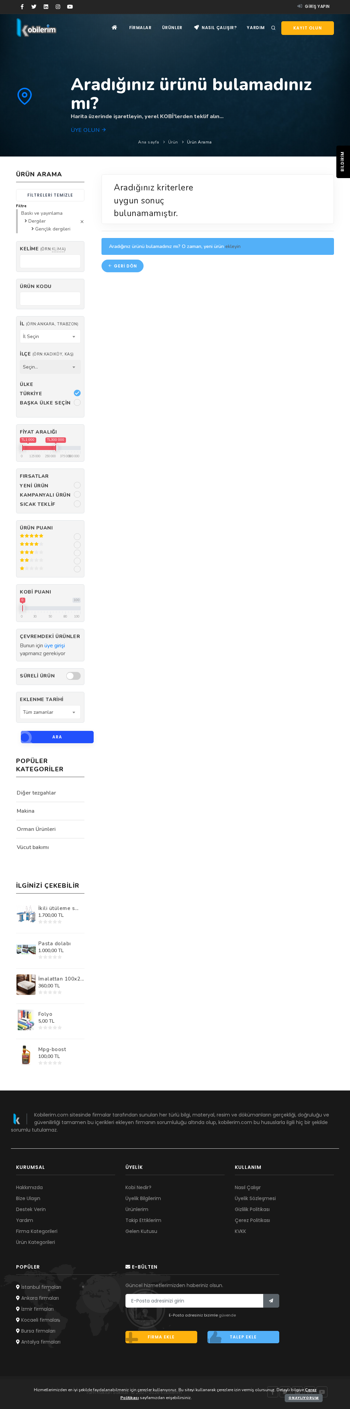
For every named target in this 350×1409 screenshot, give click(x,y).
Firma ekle (161, 1337)
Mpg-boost (52, 1049)
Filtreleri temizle (50, 195)
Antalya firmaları (40, 1341)
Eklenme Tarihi (42, 699)
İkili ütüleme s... (58, 908)
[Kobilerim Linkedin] (46, 7)
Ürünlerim (136, 1209)
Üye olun (86, 130)
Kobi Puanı (35, 592)
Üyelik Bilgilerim (143, 1198)
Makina (26, 811)
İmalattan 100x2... (61, 978)
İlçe (47, 354)
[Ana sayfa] (114, 27)
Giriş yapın (317, 6)
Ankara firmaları (39, 1298)
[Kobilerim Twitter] (34, 7)
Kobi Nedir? (138, 1187)
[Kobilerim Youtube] (70, 7)
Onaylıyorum (303, 1397)
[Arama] (273, 28)
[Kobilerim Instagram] (58, 7)
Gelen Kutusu (141, 1231)
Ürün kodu (36, 286)
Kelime (43, 249)
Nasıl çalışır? (218, 27)
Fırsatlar (34, 476)
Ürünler (172, 27)
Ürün (173, 142)
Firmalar (140, 27)
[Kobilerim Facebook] (22, 7)
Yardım (256, 27)
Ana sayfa (148, 142)
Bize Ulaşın (28, 1198)
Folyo (45, 1014)
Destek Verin (31, 1209)
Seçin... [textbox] (30, 367)
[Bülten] (271, 1301)
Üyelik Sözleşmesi (255, 1198)
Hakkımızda (29, 1187)
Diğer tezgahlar (36, 793)
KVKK (240, 1231)
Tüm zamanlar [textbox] (38, 712)
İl (49, 324)
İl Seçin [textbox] (31, 336)
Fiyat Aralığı (38, 432)
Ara (57, 737)
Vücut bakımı (33, 847)
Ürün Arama (199, 142)
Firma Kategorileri (36, 1231)
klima (58, 249)
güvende (227, 1315)
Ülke (26, 384)
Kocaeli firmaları (39, 1320)
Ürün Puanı (36, 528)
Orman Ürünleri (36, 829)
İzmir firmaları (37, 1309)
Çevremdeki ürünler (50, 636)
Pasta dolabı (54, 943)
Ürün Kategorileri (35, 1242)
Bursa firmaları (37, 1330)
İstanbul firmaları (40, 1287)
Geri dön (124, 266)
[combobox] (50, 336)
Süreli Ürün (37, 676)
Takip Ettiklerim (143, 1220)
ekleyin (233, 246)
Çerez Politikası (252, 1220)
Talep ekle (243, 1337)
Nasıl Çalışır (248, 1187)
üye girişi (54, 645)
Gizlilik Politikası (252, 1209)
